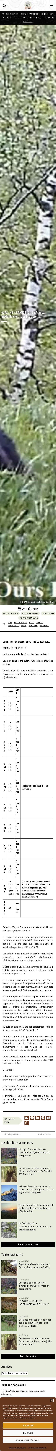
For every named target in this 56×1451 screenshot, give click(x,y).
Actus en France (30, 613)
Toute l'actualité (29, 618)
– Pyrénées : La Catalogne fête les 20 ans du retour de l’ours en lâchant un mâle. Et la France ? (28, 1099)
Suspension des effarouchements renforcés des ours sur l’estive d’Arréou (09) (36, 1208)
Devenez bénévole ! (13, 1385)
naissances (13, 625)
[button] (52, 1400)
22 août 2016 (30, 609)
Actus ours (48, 613)
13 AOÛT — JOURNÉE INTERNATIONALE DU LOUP (34, 1303)
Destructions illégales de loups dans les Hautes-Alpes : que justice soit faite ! (35, 1322)
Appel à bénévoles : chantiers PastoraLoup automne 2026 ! (34, 1266)
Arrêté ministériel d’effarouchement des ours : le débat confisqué (35, 1226)
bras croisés (20, 622)
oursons (33, 625)
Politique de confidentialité (37, 1447)
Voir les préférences (28, 1440)
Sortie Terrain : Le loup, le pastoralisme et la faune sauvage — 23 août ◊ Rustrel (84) (28, 17)
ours (23, 625)
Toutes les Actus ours (28, 1244)
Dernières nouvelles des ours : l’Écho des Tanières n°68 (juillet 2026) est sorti (35, 1171)
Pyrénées (44, 625)
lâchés (39, 622)
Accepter (28, 1425)
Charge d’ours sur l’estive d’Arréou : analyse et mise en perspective (34, 1152)
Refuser (28, 1433)
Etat (31, 622)
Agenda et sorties (10, 14)
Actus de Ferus (10, 613)
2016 (10, 622)
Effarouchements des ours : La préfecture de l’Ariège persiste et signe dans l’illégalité (36, 1189)
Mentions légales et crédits (17, 1447)
